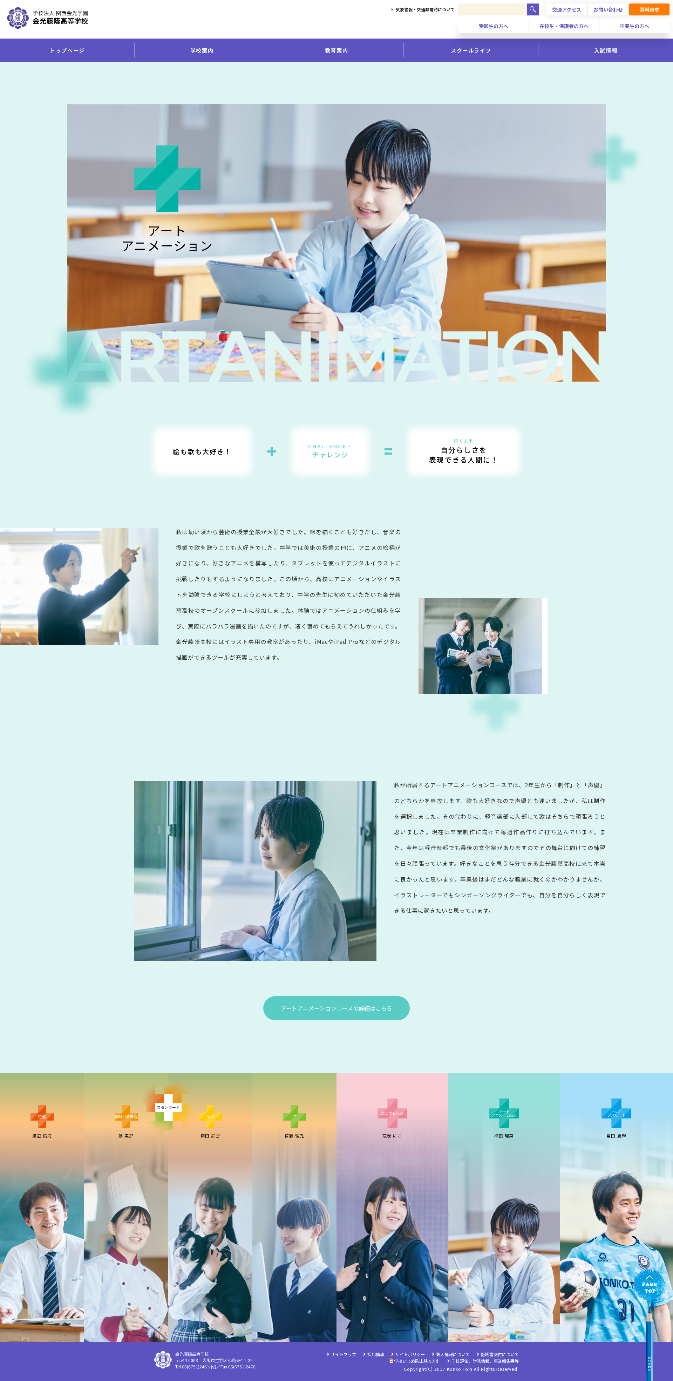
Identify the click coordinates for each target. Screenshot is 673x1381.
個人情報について (453, 1354)
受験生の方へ (493, 25)
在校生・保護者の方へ (564, 25)
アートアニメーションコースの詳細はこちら (336, 1008)
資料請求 (649, 9)
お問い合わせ (608, 9)
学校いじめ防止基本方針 (417, 1361)
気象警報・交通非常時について (425, 9)
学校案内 (201, 50)
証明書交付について (500, 1354)
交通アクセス (566, 9)
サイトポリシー (410, 1354)
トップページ (67, 50)
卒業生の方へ (634, 25)
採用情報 (375, 1354)
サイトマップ (343, 1354)
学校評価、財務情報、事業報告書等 (485, 1361)
